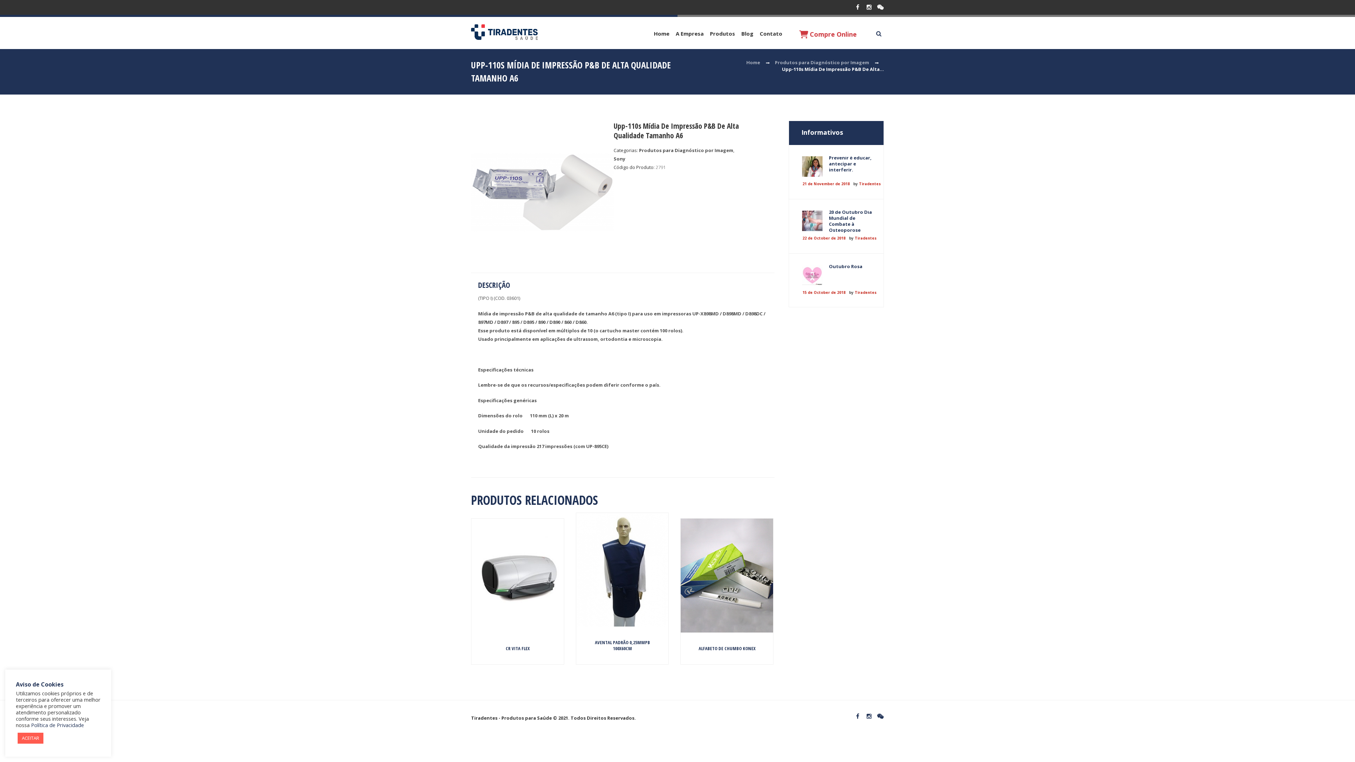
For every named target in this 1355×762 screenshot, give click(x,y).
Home (661, 33)
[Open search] (878, 34)
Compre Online (832, 34)
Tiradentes (870, 183)
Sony (619, 159)
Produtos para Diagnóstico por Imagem (822, 62)
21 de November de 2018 (826, 183)
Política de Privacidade (57, 724)
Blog (747, 33)
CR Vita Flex (518, 648)
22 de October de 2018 (823, 238)
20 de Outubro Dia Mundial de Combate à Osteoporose (850, 221)
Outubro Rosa (845, 266)
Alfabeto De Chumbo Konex (727, 648)
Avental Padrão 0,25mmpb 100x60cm (622, 645)
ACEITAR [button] (30, 738)
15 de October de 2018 (823, 292)
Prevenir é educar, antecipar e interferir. (850, 164)
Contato (771, 33)
